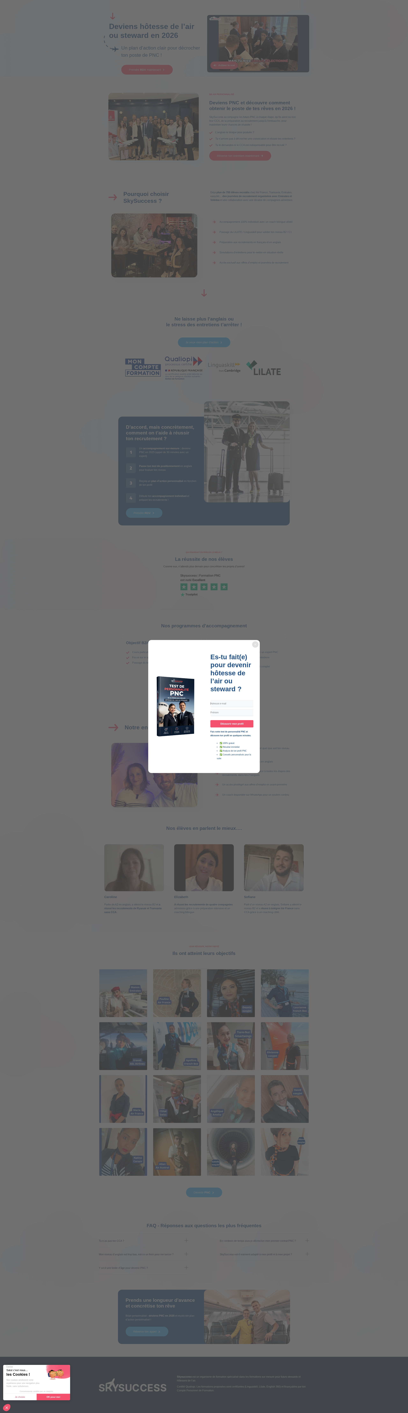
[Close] (255, 644)
